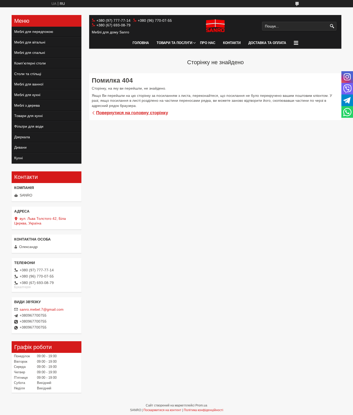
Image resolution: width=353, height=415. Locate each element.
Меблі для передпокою (33, 32)
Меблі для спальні (29, 52)
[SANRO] (215, 26)
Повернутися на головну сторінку (132, 112)
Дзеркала (22, 137)
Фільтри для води (28, 126)
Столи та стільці (27, 74)
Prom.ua (201, 405)
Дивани (20, 147)
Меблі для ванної (28, 84)
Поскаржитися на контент (162, 410)
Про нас (207, 43)
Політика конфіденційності (203, 410)
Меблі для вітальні (29, 42)
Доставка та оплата (267, 43)
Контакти (232, 43)
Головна (141, 43)
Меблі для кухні (27, 95)
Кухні (18, 158)
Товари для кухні (28, 116)
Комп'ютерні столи (30, 63)
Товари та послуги (174, 43)
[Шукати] (332, 26)
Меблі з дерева (27, 105)
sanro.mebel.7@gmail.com (42, 309)
